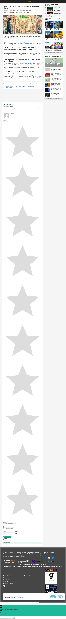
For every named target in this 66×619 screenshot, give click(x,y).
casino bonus (8, 83)
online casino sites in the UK (28, 86)
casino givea (14, 83)
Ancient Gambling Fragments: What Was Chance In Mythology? (56, 94)
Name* (16, 531)
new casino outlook (18, 86)
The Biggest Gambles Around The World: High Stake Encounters (56, 89)
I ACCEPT (53, 597)
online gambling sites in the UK (27, 43)
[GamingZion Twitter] (52, 557)
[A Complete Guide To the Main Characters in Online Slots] (47, 79)
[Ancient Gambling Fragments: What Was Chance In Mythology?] (47, 94)
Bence (6, 12)
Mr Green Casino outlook (23, 85)
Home (5, 10)
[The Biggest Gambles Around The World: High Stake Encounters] (47, 89)
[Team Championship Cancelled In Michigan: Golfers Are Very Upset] (47, 74)
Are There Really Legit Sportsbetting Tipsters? (56, 69)
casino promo (27, 83)
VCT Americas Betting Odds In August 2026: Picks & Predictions (56, 84)
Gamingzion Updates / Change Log (31, 575)
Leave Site (59, 597)
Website (17, 535)
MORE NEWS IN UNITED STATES (53, 98)
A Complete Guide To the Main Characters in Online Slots (57, 79)
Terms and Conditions (7, 575)
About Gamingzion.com (8, 571)
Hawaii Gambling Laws (36, 108)
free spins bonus (14, 85)
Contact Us (5, 581)
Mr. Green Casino (9, 86)
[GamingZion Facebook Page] (46, 557)
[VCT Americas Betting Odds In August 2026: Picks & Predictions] (47, 84)
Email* (16, 533)
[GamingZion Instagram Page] (49, 557)
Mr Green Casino (7, 40)
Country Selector (27, 571)
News (8, 10)
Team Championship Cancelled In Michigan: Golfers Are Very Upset (56, 74)
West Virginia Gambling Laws (11, 108)
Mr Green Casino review (34, 85)
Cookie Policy (6, 579)
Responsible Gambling (8, 583)
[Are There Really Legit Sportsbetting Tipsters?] (47, 69)
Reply (2, 614)
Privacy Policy (6, 577)
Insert (13, 618)
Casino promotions (34, 83)
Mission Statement (7, 573)
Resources (26, 577)
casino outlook (21, 83)
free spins (8, 85)
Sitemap (26, 573)
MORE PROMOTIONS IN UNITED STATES (54, 52)
